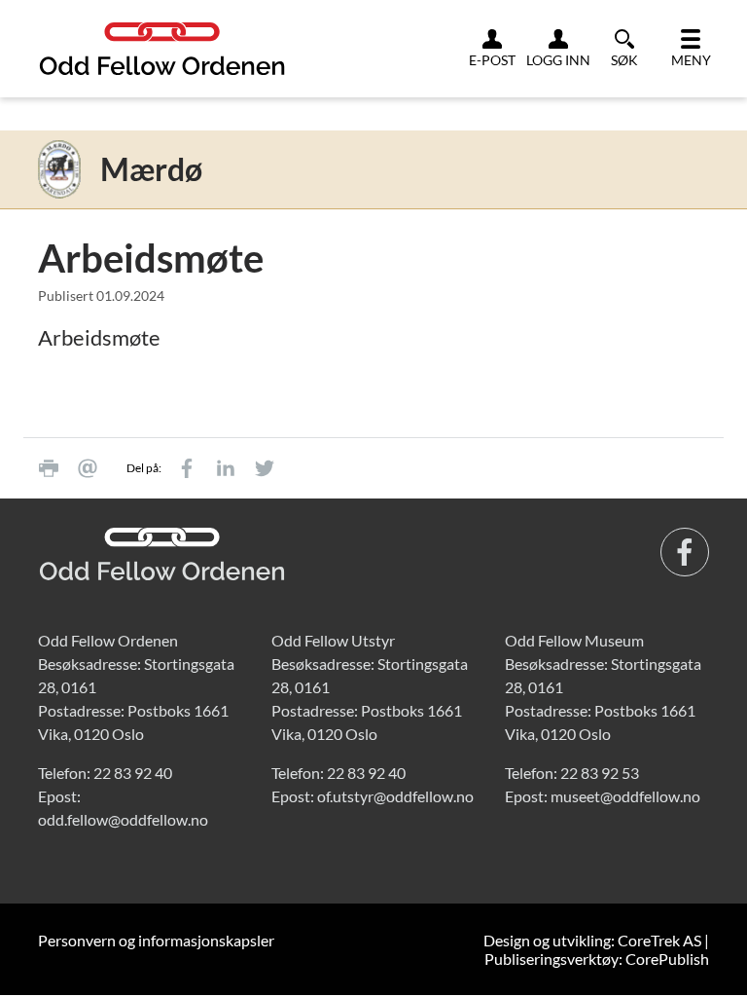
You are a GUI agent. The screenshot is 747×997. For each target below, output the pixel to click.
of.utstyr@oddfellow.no (395, 796)
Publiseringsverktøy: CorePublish (596, 958)
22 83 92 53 (599, 772)
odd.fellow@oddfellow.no (123, 819)
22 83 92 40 (132, 772)
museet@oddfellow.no (625, 796)
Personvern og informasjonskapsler (156, 940)
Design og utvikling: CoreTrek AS (592, 940)
